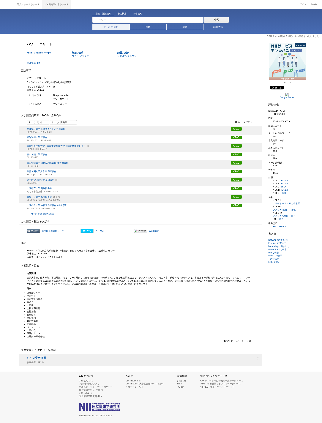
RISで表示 (273, 252)
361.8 (285, 190)
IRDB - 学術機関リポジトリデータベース (220, 383)
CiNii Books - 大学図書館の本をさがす (145, 383)
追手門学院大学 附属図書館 (40, 180)
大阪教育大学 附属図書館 (39, 188)
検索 (216, 19)
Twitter (180, 387)
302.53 (284, 180)
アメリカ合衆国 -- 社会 (284, 216)
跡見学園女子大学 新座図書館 (41, 171)
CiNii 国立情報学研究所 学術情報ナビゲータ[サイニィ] (7, 4)
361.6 (284, 186)
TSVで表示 (273, 259)
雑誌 (184, 27)
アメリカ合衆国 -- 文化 (284, 210)
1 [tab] (286, 82)
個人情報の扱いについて (91, 390)
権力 (281, 219)
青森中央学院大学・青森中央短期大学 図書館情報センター (56, 146)
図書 (148, 27)
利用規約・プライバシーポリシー (96, 387)
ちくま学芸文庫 (36, 357)
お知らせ (181, 380)
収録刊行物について (89, 383)
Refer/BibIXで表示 (277, 249)
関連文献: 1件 (33, 63)
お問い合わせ (85, 393)
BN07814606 (279, 226)
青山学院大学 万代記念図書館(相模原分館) (48, 163)
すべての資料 (111, 27)
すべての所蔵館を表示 (42, 214)
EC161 (284, 193)
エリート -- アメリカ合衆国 (286, 203)
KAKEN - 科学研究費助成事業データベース (221, 380)
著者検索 (122, 13)
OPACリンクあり (243, 122)
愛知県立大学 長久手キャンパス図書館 (46, 129)
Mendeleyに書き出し (279, 246)
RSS (179, 383)
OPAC (236, 129)
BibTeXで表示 (275, 255)
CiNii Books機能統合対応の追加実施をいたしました (293, 36)
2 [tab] (292, 82)
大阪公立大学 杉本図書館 (39, 197)
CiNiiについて (86, 380)
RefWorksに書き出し (278, 240)
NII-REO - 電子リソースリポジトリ (217, 387)
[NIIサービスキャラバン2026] (272, 61)
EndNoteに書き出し (278, 243)
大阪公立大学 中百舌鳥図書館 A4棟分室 (47, 205)
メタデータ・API (134, 387)
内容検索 (137, 13)
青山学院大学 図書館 (37, 154)
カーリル (99, 231)
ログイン (301, 4)
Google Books (287, 97)
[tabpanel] (273, 61)
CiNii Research (133, 380)
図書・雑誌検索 (103, 13)
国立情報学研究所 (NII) (90, 396)
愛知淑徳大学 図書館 (37, 137)
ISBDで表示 (274, 262)
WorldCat (154, 231)
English (314, 4)
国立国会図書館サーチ (53, 231)
